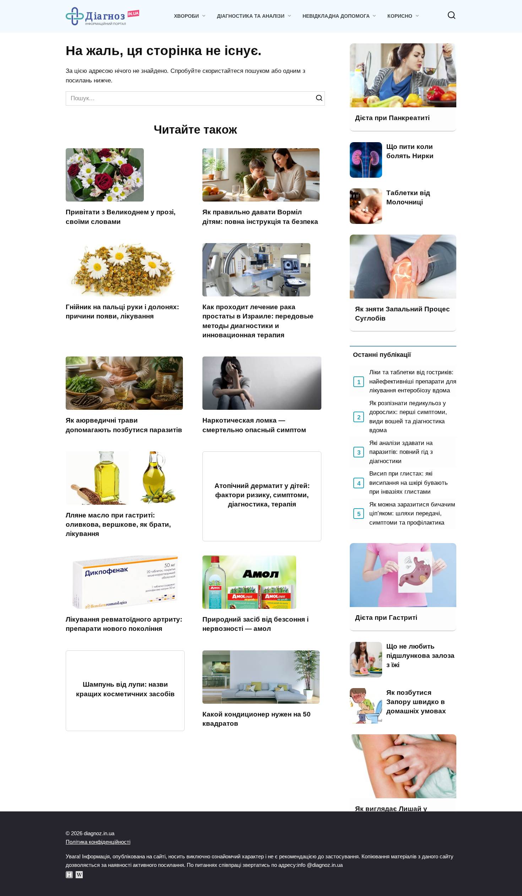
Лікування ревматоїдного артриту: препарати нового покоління (124, 624)
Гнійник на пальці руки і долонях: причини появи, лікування (122, 311)
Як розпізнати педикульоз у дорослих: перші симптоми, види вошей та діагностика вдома (408, 417)
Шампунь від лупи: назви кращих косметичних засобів (125, 689)
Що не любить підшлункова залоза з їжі (420, 656)
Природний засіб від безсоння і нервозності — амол (255, 624)
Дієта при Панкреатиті (392, 118)
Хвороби (186, 16)
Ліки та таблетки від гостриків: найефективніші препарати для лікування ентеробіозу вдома (412, 381)
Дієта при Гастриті (386, 617)
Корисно (399, 16)
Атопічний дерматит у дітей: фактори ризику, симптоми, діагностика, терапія (262, 495)
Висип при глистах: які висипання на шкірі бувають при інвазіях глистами (408, 482)
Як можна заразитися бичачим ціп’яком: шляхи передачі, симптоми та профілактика (412, 513)
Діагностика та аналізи (250, 16)
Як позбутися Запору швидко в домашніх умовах (416, 702)
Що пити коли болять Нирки (410, 151)
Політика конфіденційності (98, 842)
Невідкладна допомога (336, 16)
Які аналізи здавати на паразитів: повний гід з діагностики (401, 452)
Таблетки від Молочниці (408, 197)
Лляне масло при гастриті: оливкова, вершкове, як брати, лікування (118, 524)
